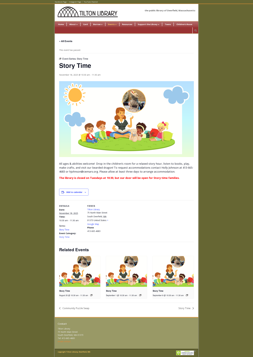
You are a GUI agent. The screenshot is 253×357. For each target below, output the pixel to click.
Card (85, 24)
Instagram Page (75, 2)
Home (61, 24)
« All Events (65, 41)
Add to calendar (74, 192)
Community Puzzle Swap (75, 308)
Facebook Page (61, 2)
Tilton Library (93, 209)
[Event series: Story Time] (91, 295)
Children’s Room (184, 24)
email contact (64, 341)
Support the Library (148, 24)
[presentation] (79, 271)
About (73, 24)
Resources (127, 24)
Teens (168, 24)
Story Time (64, 229)
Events (112, 24)
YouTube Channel (91, 2)
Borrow (97, 24)
